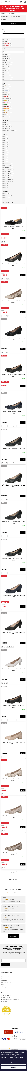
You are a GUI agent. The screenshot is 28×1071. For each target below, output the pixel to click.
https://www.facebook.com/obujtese (11, 999)
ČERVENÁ (7, 96)
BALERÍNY (7, 124)
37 (6, 140)
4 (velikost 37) (8, 167)
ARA (6, 56)
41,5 (6, 157)
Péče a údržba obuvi (5, 988)
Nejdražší (18, 16)
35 (5, 136)
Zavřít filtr (13, 23)
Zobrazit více (13, 936)
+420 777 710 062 (6, 997)
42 (6, 159)
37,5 (6, 142)
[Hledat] (17, 1)
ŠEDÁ (6, 94)
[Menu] (24, 1)
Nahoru (14, 882)
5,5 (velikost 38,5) (8, 173)
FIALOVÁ (7, 117)
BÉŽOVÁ (7, 86)
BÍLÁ (6, 88)
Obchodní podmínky (5, 977)
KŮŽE (6, 193)
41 (6, 155)
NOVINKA (7, 39)
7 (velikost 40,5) (8, 179)
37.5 (6, 183)
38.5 (6, 185)
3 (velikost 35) (8, 163)
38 (6, 144)
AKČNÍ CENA (7, 43)
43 (5, 161)
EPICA (6, 60)
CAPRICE (7, 58)
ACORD (7, 54)
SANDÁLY (7, 122)
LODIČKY (7, 128)
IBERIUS (6, 68)
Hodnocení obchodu (13, 889)
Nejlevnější (12, 16)
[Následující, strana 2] (13, 876)
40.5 (6, 188)
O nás (2, 986)
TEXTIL (6, 197)
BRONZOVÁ (7, 113)
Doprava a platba (4, 975)
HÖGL (6, 66)
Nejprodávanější (4, 16)
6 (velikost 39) (8, 175)
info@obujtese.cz (6, 995)
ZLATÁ (6, 100)
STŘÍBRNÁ (7, 98)
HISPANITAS (7, 64)
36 (6, 138)
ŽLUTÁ (6, 110)
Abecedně (3, 19)
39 (6, 148)
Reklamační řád (4, 980)
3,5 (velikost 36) (8, 165)
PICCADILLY (7, 79)
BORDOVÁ (7, 106)
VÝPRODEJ (7, 45)
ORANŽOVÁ (7, 108)
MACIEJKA (7, 75)
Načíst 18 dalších (13, 872)
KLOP (6, 73)
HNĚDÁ (6, 92)
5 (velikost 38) (8, 171)
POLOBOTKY (8, 126)
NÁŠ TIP (6, 41)
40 (6, 151)
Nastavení (13, 1063)
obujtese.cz (5, 1001)
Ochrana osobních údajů (6, 982)
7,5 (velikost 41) (8, 181)
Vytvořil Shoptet (14, 1049)
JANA (6, 71)
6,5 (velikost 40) (8, 177)
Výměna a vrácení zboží (6, 978)
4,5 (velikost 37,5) (8, 169)
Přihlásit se (6, 964)
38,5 (6, 146)
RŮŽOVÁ (7, 102)
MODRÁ (7, 90)
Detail (22, 238)
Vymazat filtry (12, 201)
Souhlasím (13, 1067)
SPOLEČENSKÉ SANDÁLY (10, 131)
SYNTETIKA (8, 195)
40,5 (6, 153)
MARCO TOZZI (8, 77)
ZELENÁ (6, 104)
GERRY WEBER (8, 62)
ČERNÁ (7, 84)
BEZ (6, 115)
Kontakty (3, 984)
